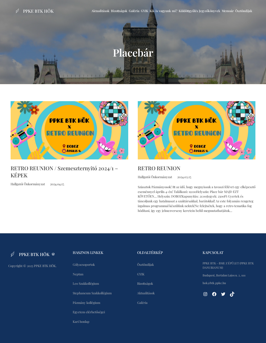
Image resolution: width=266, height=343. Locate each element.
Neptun (78, 274)
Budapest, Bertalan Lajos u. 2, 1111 (224, 275)
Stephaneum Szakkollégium (92, 293)
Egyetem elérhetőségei (89, 312)
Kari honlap (81, 321)
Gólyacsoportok (84, 264)
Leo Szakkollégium (86, 283)
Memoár (228, 11)
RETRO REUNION (159, 168)
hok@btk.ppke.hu (214, 283)
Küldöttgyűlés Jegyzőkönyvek (199, 11)
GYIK (144, 11)
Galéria (134, 11)
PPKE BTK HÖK (38, 11)
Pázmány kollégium (86, 303)
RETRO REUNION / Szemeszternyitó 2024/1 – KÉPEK (64, 171)
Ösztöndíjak (243, 11)
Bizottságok (119, 11)
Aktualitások (100, 11)
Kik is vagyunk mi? (163, 11)
